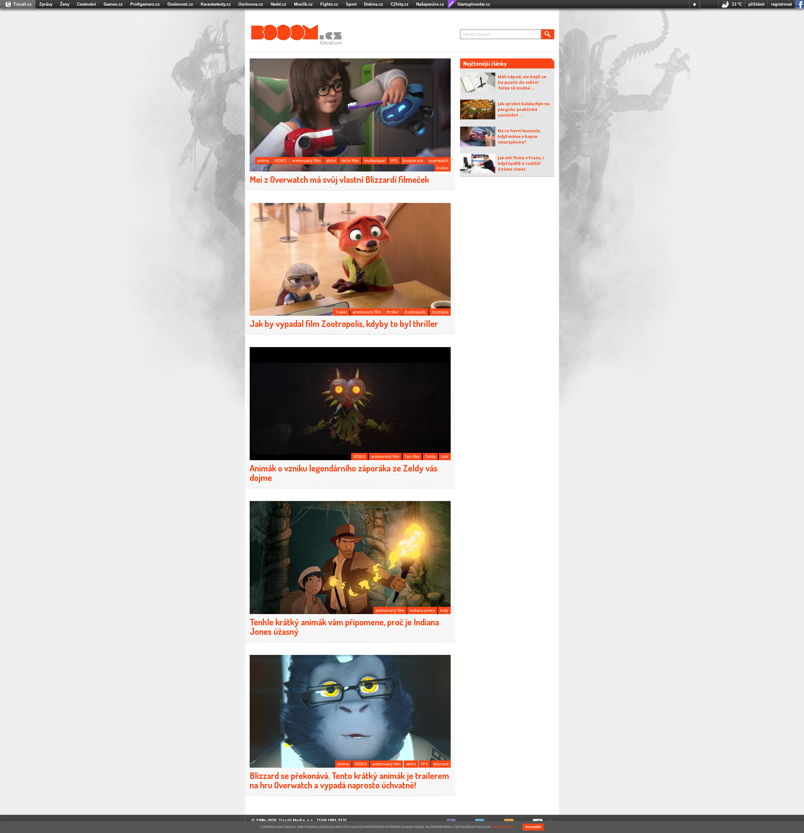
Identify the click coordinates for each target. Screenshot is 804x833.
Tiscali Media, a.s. (296, 820)
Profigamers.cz (145, 4)
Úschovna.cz (250, 4)
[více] (694, 4)
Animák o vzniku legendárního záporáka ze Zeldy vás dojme (343, 472)
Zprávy (45, 4)
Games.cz (113, 4)
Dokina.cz (373, 4)
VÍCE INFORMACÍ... (504, 827)
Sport (351, 4)
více (694, 4)
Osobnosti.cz (180, 4)
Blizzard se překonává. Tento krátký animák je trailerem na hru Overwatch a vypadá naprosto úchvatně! (349, 780)
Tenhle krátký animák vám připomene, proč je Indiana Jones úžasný (344, 626)
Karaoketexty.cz (216, 4)
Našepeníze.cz (430, 4)
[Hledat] (547, 34)
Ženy (64, 4)
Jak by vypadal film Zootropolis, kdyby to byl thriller (344, 323)
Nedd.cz (278, 4)
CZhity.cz (400, 4)
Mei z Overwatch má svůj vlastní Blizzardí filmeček (339, 179)
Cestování (86, 4)
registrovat (781, 4)
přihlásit (756, 4)
